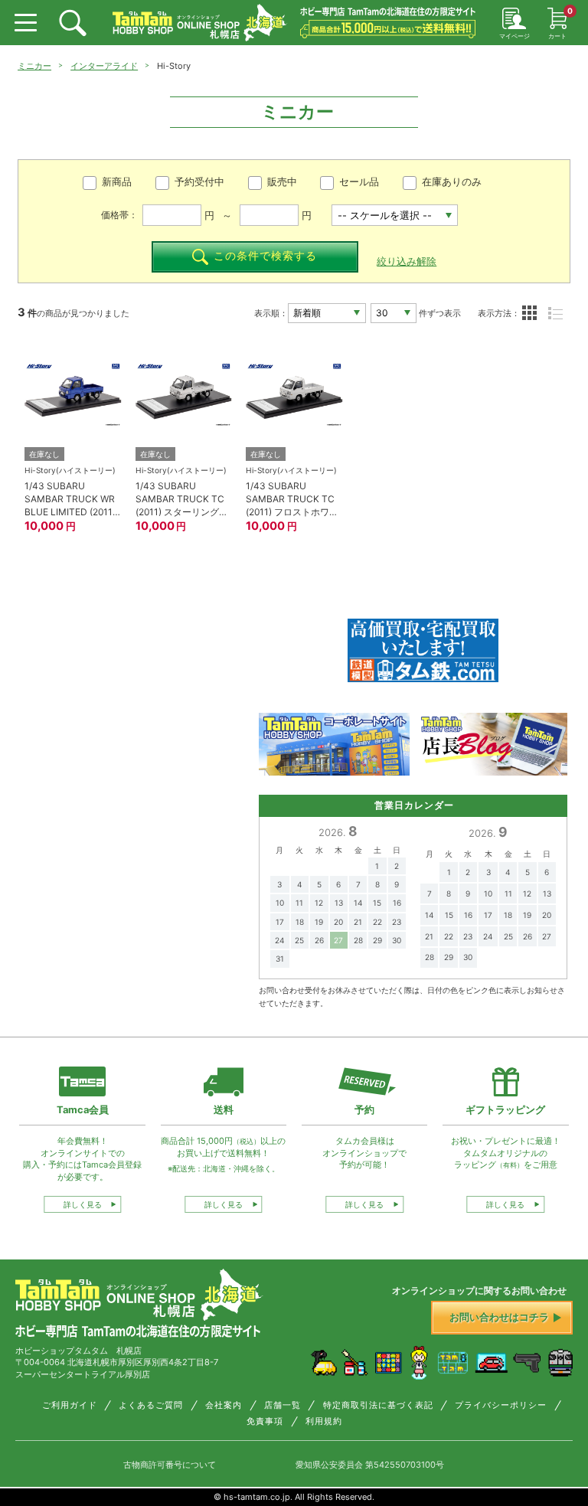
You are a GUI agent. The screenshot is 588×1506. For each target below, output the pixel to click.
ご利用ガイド (69, 1405)
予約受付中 (199, 182)
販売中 (282, 182)
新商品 (117, 182)
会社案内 (223, 1405)
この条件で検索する (265, 256)
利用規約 (323, 1421)
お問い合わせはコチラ (499, 1317)
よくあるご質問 (151, 1405)
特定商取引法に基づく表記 (378, 1405)
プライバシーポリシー (501, 1405)
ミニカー (34, 65)
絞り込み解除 (406, 261)
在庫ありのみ (452, 182)
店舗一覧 (282, 1405)
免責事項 (265, 1421)
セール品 (359, 182)
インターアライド (104, 65)
